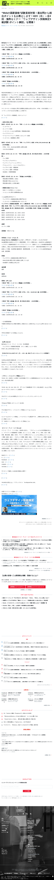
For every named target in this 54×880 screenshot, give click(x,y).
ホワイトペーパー (5, 823)
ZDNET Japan (4, 8)
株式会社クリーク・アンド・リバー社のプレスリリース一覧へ (37, 552)
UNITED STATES (31, 855)
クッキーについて (24, 873)
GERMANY (30, 859)
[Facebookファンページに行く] (23, 814)
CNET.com (30, 850)
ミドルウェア (31, 834)
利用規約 (16, 873)
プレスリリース (11, 8)
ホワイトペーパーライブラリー (43, 684)
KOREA (29, 861)
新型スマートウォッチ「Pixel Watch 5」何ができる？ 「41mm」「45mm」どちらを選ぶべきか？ (26, 597)
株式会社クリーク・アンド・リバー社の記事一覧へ (39, 570)
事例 (2, 820)
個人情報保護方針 (8, 873)
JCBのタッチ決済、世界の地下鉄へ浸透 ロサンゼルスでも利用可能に (19, 608)
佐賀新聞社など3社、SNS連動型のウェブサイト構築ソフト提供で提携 (20, 565)
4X (2, 848)
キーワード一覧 (5, 832)
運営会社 (40, 873)
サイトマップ (47, 873)
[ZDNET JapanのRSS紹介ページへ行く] (30, 814)
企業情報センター (5, 825)
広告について (33, 873)
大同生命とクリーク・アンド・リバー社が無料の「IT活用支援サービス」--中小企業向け (24, 560)
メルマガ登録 (27, 791)
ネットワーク (31, 832)
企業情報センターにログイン (17, 586)
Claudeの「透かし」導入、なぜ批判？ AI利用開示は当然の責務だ (18, 605)
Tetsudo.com (4, 853)
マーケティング (31, 837)
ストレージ (30, 830)
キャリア (30, 840)
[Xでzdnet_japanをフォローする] (27, 814)
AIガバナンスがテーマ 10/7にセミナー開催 (20, 1)
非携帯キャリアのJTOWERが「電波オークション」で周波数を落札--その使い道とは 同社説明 (25, 600)
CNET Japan (14, 797)
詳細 (22, 878)
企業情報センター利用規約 (25, 589)
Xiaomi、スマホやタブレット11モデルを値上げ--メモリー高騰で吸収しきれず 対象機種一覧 (25, 603)
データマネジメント (32, 839)
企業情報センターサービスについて (35, 586)
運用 (29, 835)
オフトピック (31, 842)
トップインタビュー (6, 821)
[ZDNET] (5, 3)
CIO (29, 820)
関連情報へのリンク (46, 518)
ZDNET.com (30, 851)
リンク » (4, 56)
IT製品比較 (4, 830)
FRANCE (30, 857)
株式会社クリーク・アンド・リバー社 (9, 25)
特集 (2, 818)
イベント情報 (4, 828)
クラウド (30, 821)
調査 (29, 844)
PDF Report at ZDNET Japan (34, 846)
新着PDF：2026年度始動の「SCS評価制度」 (21, 3)
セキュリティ (31, 825)
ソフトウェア (31, 827)
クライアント (31, 823)
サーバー (30, 828)
